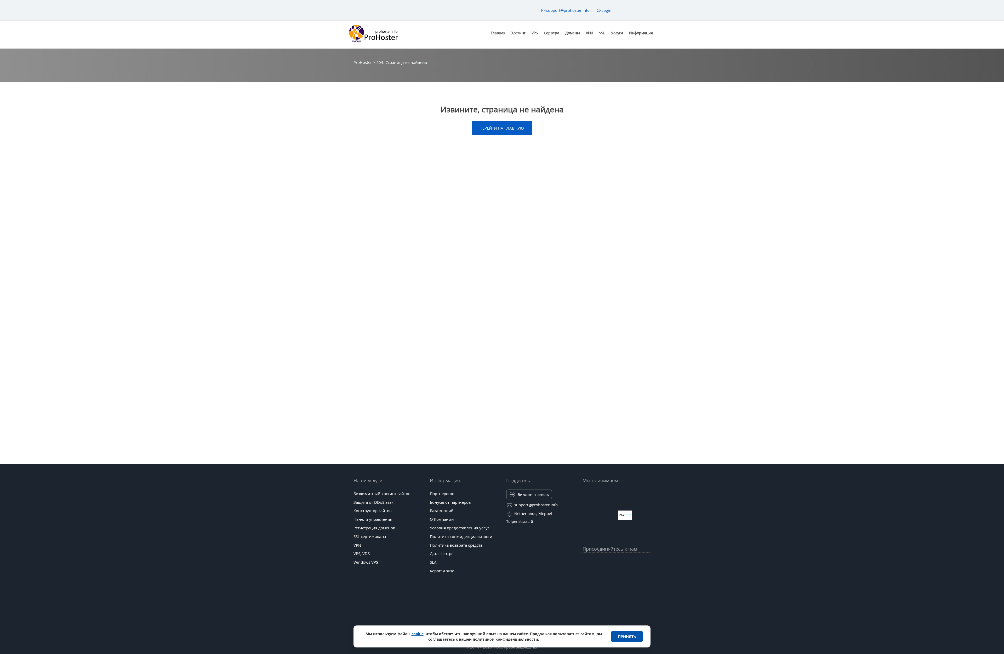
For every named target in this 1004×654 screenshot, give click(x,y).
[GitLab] (596, 574)
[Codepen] (647, 574)
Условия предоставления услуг (459, 527)
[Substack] (626, 574)
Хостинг (518, 32)
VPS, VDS (361, 553)
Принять (627, 636)
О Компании (442, 519)
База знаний (442, 510)
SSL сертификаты (369, 536)
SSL (602, 32)
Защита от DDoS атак (373, 502)
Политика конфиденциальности (461, 536)
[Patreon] (647, 561)
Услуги (617, 32)
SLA (433, 562)
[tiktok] (616, 561)
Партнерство (442, 493)
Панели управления (372, 519)
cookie (418, 633)
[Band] (636, 561)
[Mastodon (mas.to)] (586, 574)
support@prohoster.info (568, 10)
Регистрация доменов (374, 527)
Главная (498, 32)
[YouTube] (586, 561)
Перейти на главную (502, 128)
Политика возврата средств (456, 545)
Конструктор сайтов (372, 510)
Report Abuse (442, 570)
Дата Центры (442, 553)
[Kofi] (636, 574)
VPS (535, 32)
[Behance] (616, 574)
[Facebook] (596, 561)
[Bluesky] (626, 561)
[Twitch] (606, 574)
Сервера (551, 32)
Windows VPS (365, 562)
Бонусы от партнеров (450, 502)
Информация (641, 32)
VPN (589, 32)
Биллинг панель (533, 494)
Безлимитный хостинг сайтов (381, 493)
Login (606, 10)
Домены (572, 32)
